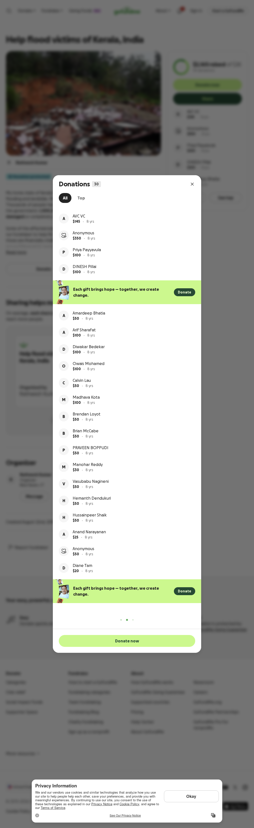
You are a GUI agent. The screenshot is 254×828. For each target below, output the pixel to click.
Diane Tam (82, 565)
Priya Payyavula (87, 249)
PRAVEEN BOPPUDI (90, 447)
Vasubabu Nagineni (91, 481)
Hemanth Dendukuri (92, 498)
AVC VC (79, 216)
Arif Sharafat (84, 330)
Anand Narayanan (89, 532)
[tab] (65, 198)
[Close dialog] (192, 184)
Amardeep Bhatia (89, 313)
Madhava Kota (86, 397)
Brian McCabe (85, 431)
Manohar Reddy (88, 464)
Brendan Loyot (86, 414)
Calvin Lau (82, 380)
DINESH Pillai (84, 266)
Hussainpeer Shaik (90, 515)
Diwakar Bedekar (89, 346)
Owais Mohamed (88, 363)
